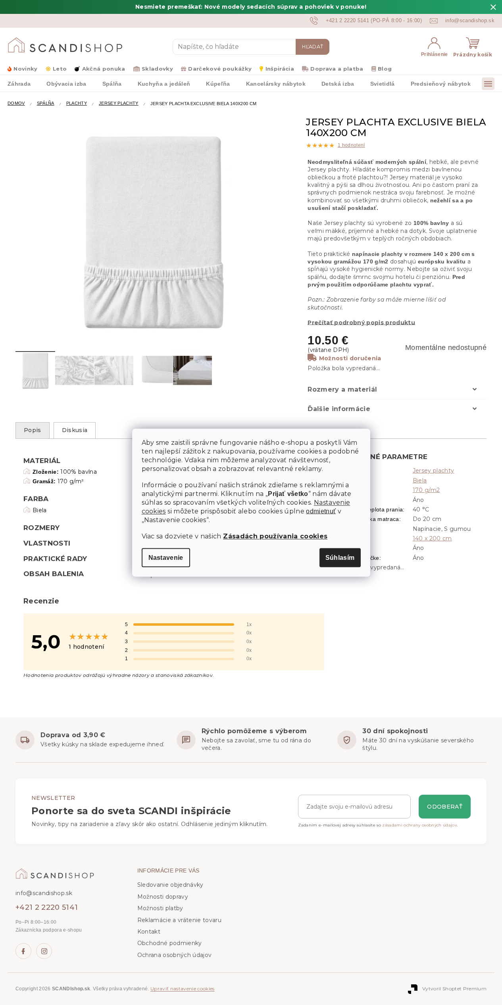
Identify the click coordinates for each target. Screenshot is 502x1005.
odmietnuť (321, 511)
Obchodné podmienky (169, 943)
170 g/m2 (426, 490)
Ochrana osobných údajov (174, 955)
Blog (385, 68)
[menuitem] (66, 83)
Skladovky (157, 68)
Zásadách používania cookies (275, 536)
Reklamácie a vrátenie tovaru (179, 920)
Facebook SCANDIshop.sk (23, 951)
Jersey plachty (433, 470)
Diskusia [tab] (75, 430)
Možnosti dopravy (162, 896)
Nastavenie (165, 557)
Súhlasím (340, 557)
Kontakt (148, 931)
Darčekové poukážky (220, 68)
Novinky (25, 68)
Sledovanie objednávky (170, 884)
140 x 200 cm (432, 538)
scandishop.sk (44, 951)
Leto (60, 68)
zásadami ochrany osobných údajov (419, 825)
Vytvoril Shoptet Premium (454, 989)
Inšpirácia (279, 68)
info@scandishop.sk (43, 893)
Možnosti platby (160, 908)
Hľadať (312, 47)
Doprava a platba (336, 68)
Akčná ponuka (103, 68)
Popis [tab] (32, 430)
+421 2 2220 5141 (46, 907)
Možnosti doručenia (350, 358)
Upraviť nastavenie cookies (182, 989)
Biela (420, 480)
